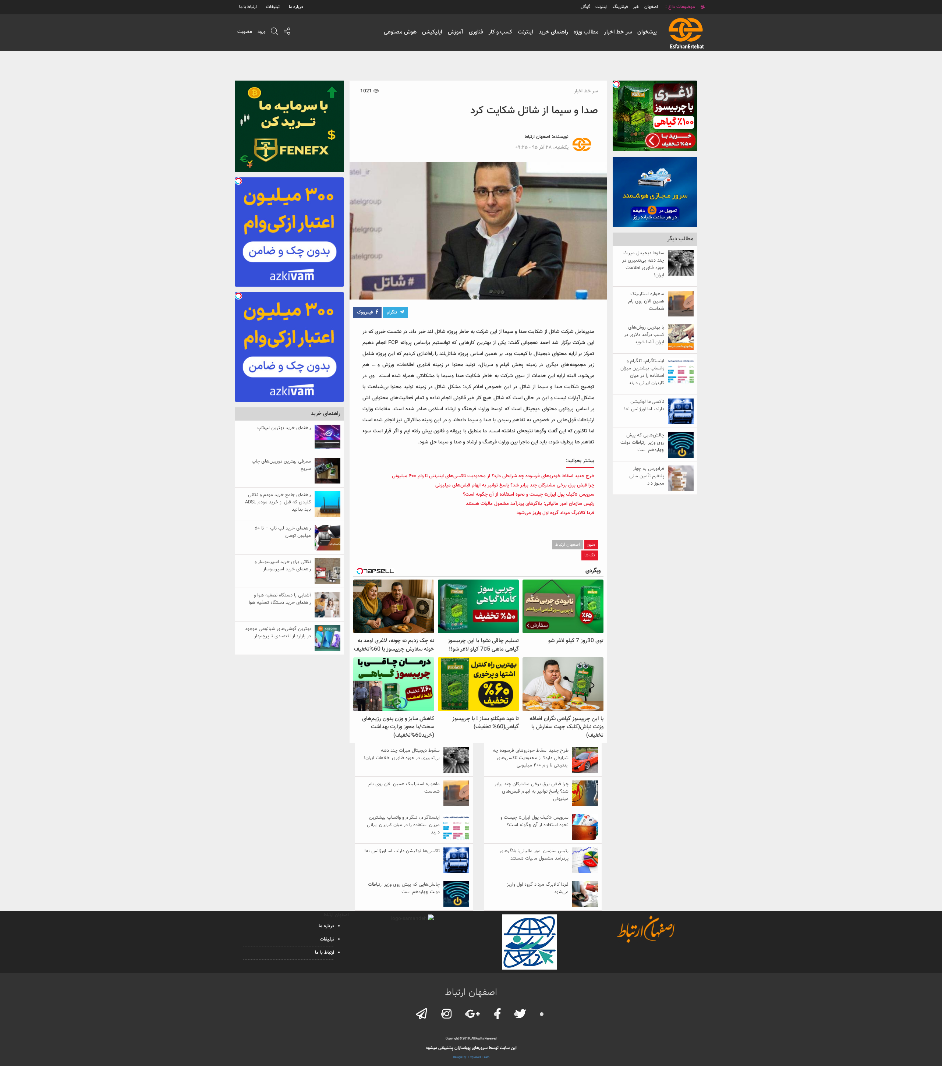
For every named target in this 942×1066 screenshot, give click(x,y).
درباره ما (296, 7)
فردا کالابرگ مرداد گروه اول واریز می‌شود (555, 513)
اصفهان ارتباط (537, 137)
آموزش (455, 32)
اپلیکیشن (432, 32)
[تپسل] (616, 84)
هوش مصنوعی (400, 32)
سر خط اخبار (618, 32)
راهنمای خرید (553, 32)
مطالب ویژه (586, 32)
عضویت (244, 32)
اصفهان (651, 7)
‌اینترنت (601, 7)
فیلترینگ (620, 7)
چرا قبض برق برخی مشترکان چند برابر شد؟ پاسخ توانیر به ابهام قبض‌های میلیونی (514, 485)
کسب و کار (500, 32)
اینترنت (525, 32)
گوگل (585, 7)
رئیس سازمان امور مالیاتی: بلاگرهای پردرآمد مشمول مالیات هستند (530, 503)
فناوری (476, 32)
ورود (261, 32)
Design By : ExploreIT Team (471, 1057)
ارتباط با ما (248, 7)
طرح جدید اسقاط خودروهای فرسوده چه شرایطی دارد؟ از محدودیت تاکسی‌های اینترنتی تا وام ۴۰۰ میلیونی (493, 476)
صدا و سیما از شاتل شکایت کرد (534, 111)
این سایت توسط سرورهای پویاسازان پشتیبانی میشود (471, 1048)
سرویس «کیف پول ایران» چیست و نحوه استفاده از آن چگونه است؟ (528, 494)
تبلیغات (273, 7)
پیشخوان (647, 32)
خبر (636, 7)
